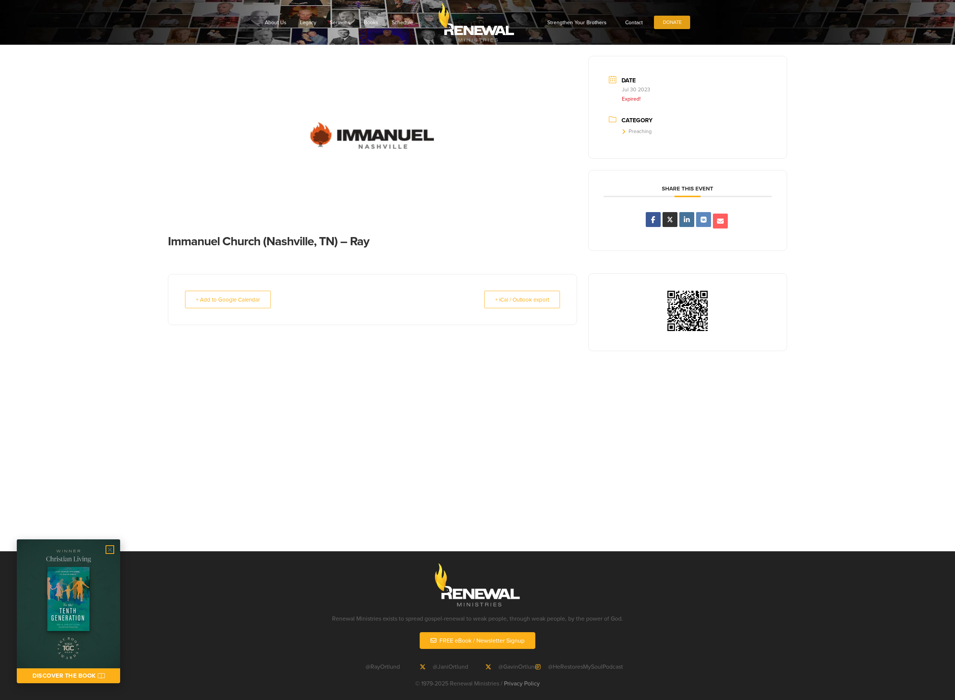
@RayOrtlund (383, 666)
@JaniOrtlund (450, 666)
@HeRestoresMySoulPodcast (585, 666)
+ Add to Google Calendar (228, 299)
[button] (110, 549)
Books (371, 22)
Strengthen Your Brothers (577, 22)
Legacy (308, 22)
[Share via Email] (720, 221)
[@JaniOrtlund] (426, 667)
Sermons (340, 22)
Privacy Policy (522, 683)
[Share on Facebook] (653, 219)
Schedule (402, 22)
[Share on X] (670, 219)
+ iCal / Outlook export (522, 299)
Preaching (640, 131)
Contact (634, 22)
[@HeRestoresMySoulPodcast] (541, 667)
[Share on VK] (703, 219)
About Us (275, 22)
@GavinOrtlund (518, 666)
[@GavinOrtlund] (491, 667)
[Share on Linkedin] (686, 219)
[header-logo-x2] (476, 22)
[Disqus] (477, 455)
